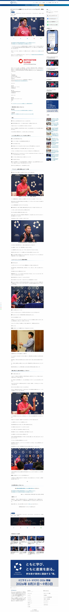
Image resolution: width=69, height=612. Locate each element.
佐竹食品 (40, 13)
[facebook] (53, 0)
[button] (14, 38)
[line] (55, 0)
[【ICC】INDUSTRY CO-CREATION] (14, 3)
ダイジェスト (30, 593)
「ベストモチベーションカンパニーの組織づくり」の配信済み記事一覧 (22, 103)
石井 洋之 (12, 14)
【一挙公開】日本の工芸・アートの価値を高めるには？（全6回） (55, 159)
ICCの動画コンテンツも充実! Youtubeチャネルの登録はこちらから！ (22, 43)
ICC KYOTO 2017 (13, 13)
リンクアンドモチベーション (35, 13)
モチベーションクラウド (29, 13)
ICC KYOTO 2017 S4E (18, 13)
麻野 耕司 (15, 14)
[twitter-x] (54, 0)
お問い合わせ (46, 604)
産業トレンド (30, 602)
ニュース (29, 597)
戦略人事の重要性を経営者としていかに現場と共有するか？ (25, 488)
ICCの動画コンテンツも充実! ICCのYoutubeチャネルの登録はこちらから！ (22, 491)
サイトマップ (46, 602)
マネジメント (13, 513)
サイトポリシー (46, 600)
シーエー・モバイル (24, 13)
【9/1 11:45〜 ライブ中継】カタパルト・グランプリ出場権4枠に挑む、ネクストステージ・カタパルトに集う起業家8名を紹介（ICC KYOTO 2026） (52, 135)
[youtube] (56, 0)
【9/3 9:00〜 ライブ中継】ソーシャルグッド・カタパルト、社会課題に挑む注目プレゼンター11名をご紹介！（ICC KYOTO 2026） (52, 124)
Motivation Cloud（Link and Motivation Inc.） (21, 80)
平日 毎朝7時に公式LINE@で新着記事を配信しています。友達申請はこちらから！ (23, 42)
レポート (29, 595)
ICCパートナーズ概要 (47, 593)
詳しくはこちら (41, 5)
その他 (29, 606)
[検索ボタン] (57, 2)
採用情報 (45, 595)
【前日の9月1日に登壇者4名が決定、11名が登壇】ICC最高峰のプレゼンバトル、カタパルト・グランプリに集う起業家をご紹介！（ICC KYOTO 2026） (52, 130)
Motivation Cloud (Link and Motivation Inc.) (38, 54)
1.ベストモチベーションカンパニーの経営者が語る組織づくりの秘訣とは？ (22, 110)
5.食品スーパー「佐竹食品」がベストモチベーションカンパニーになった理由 (22, 113)
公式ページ (41, 70)
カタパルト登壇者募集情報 (48, 597)
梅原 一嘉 (43, 13)
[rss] (57, 0)
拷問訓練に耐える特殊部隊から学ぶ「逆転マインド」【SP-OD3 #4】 (55, 143)
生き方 (29, 604)
